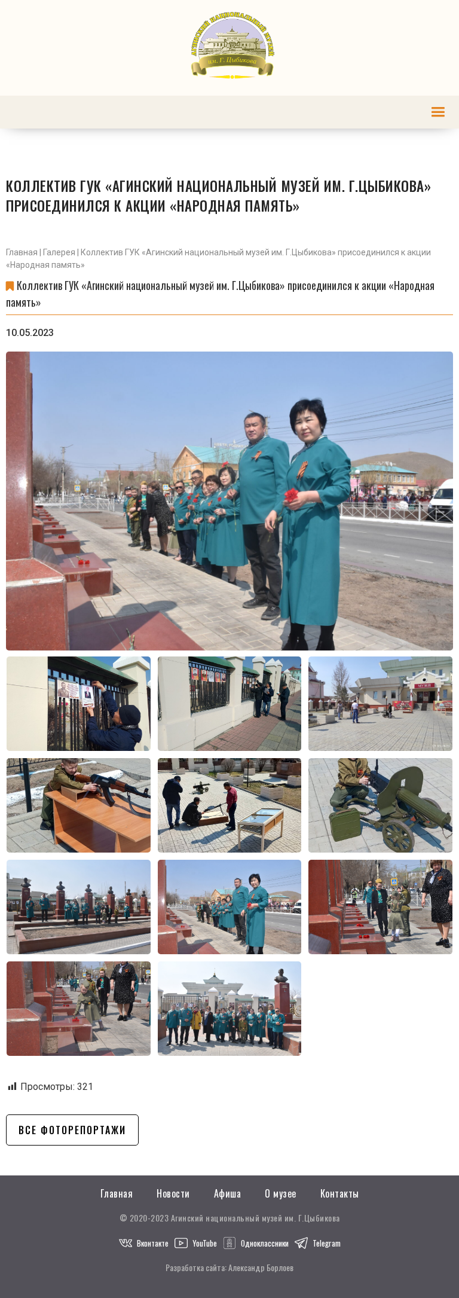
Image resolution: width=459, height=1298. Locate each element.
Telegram (327, 1243)
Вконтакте (153, 1243)
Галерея (59, 252)
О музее (280, 1193)
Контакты (339, 1193)
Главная (22, 252)
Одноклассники (265, 1243)
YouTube (204, 1243)
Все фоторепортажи (72, 1130)
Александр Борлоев (260, 1267)
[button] (438, 112)
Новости (173, 1193)
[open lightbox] (229, 501)
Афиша (227, 1193)
